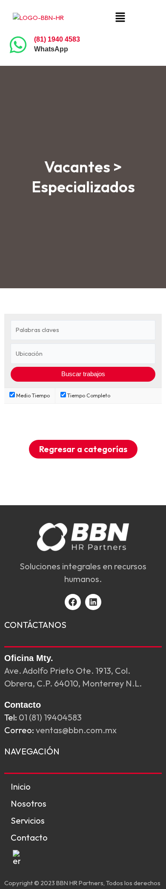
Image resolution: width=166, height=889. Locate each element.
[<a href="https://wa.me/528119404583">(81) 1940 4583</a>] (18, 44)
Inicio (21, 786)
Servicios (28, 820)
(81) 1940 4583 (57, 39)
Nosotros (28, 803)
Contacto (29, 837)
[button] (120, 17)
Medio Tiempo (32, 395)
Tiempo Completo (88, 395)
